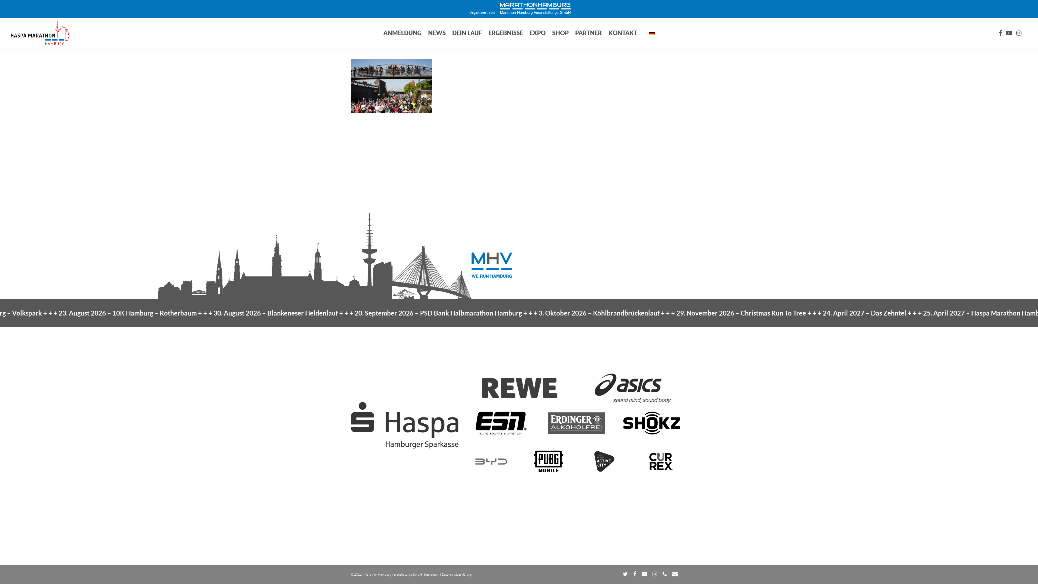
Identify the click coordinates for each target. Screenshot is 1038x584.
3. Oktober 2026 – (565, 313)
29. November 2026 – (707, 313)
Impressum (432, 574)
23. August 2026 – (94, 313)
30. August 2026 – (241, 313)
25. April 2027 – (952, 313)
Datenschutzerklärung (457, 574)
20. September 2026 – (404, 313)
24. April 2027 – (830, 313)
